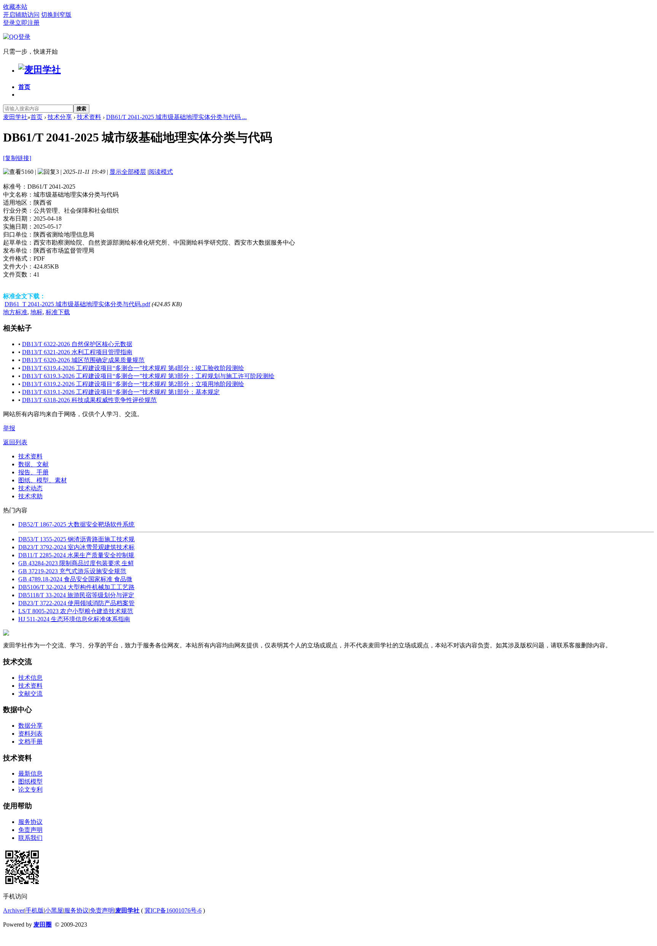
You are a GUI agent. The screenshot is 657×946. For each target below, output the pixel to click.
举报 (9, 428)
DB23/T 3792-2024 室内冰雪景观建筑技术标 (76, 547)
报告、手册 (33, 472)
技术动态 (30, 488)
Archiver (13, 910)
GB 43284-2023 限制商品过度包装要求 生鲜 (76, 563)
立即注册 (27, 22)
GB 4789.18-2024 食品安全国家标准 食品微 (75, 579)
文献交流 (30, 693)
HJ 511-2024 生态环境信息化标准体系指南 (74, 619)
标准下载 (58, 312)
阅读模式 (161, 172)
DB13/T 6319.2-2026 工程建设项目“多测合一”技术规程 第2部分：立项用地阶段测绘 (133, 384)
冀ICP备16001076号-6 (173, 910)
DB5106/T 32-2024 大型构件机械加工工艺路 (76, 587)
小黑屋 (54, 910)
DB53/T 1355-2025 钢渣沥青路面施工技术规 (76, 539)
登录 (9, 22)
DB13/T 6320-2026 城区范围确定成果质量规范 (83, 360)
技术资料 (89, 117)
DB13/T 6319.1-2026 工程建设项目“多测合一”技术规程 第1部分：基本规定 (121, 392)
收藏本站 (15, 6)
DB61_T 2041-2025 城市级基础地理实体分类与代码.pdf (77, 304)
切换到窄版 (56, 14)
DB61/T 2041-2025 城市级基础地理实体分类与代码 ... (176, 117)
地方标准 (15, 312)
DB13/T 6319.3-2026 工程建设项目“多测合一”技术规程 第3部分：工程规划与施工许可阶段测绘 (148, 376)
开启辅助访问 (21, 14)
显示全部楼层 (128, 172)
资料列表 (30, 733)
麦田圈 (42, 924)
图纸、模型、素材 (42, 480)
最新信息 (30, 773)
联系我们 (30, 838)
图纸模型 (30, 781)
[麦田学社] (39, 70)
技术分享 (60, 117)
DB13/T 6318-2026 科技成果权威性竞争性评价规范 (89, 400)
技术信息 (30, 677)
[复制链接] (17, 158)
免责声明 (30, 830)
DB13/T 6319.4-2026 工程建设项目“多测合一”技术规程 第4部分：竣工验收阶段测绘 (133, 368)
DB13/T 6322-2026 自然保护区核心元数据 (77, 344)
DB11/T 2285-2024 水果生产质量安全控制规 (76, 555)
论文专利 (30, 789)
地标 (36, 312)
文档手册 (30, 741)
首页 (24, 87)
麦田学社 (15, 117)
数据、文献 (33, 464)
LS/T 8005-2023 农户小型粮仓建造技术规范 (75, 611)
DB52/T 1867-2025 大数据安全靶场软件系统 (76, 524)
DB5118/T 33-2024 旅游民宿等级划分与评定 (76, 595)
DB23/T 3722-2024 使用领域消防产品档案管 (76, 603)
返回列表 (15, 442)
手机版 (34, 910)
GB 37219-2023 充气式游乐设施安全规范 (72, 571)
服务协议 (30, 822)
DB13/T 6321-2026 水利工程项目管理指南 (77, 352)
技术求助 (30, 496)
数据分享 (30, 725)
